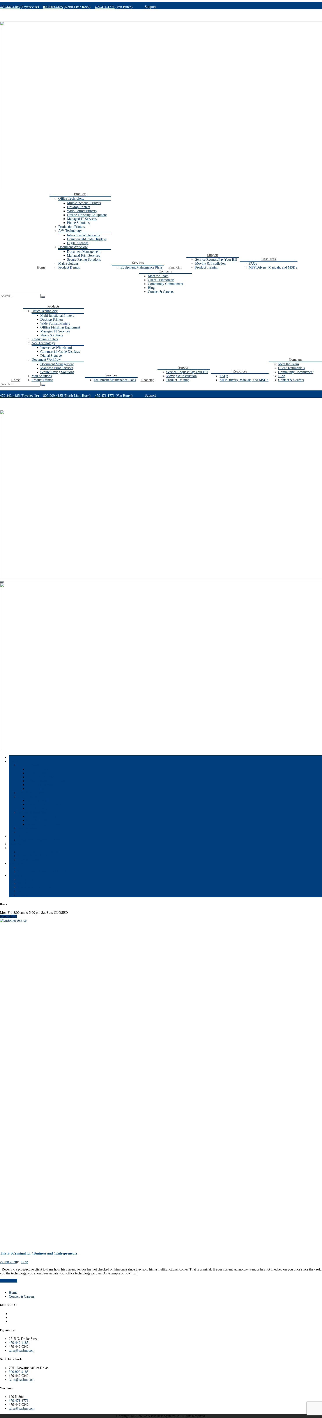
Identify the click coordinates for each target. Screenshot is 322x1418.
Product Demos (69, 267)
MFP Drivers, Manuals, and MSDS (273, 267)
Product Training (206, 267)
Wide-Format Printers (82, 211)
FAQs (253, 263)
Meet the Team (158, 276)
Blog (151, 288)
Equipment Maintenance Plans (141, 267)
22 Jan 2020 (8, 1262)
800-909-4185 (53, 7)
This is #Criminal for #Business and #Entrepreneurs (38, 1253)
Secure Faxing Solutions (84, 259)
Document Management (83, 251)
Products (80, 194)
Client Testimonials (161, 280)
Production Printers (71, 226)
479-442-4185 (10, 7)
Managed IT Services (82, 219)
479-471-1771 (105, 7)
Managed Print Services (83, 255)
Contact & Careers (160, 291)
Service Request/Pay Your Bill (216, 259)
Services (138, 263)
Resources (269, 259)
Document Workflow (73, 247)
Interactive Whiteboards (83, 235)
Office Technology (71, 198)
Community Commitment (165, 284)
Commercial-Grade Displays (86, 239)
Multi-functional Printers (84, 203)
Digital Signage (77, 243)
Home (41, 267)
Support (212, 255)
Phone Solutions (78, 223)
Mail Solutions (68, 263)
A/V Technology (70, 230)
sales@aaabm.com (21, 1350)
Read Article (8, 1281)
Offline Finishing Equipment (87, 215)
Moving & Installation (210, 263)
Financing (175, 267)
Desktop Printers (78, 207)
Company (165, 271)
